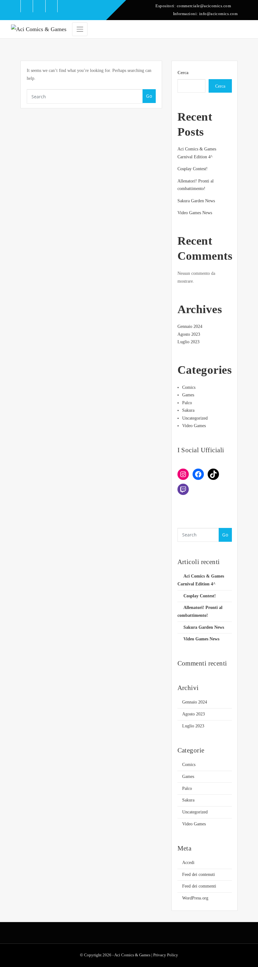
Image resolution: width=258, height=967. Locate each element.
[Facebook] (198, 474)
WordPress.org (195, 898)
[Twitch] (183, 489)
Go (149, 96)
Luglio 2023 (188, 342)
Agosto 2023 (188, 334)
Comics (188, 387)
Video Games (194, 425)
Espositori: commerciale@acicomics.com (193, 5)
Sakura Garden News (196, 200)
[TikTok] (213, 474)
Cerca (182, 72)
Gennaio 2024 (189, 326)
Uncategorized (195, 418)
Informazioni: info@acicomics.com (205, 13)
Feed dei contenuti (198, 874)
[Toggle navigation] (79, 29)
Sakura (188, 410)
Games (188, 395)
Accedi (188, 862)
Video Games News (194, 212)
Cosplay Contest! (192, 168)
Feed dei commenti (199, 886)
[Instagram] (183, 474)
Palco (187, 402)
